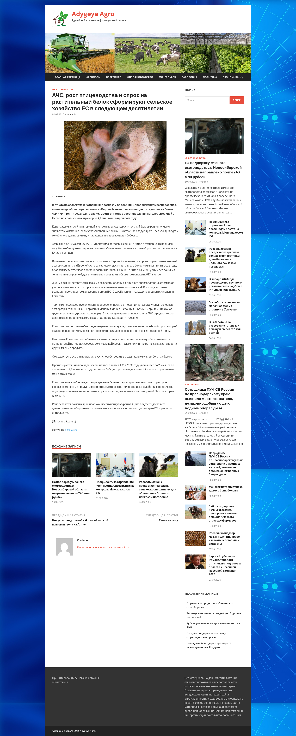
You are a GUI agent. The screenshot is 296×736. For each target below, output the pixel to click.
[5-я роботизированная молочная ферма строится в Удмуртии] (195, 314)
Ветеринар (113, 77)
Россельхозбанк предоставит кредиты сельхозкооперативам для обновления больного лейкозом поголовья (157, 489)
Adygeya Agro (93, 14)
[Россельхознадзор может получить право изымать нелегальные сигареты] (195, 545)
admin (73, 114)
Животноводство (140, 77)
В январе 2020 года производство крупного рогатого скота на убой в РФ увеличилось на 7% (225, 284)
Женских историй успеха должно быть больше (226, 488)
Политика (210, 77)
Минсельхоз (167, 77)
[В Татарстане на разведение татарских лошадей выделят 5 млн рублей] (195, 334)
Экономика (231, 77)
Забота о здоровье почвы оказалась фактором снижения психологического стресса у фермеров (223, 513)
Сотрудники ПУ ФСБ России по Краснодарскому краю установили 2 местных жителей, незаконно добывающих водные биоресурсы (226, 463)
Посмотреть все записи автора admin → (103, 547)
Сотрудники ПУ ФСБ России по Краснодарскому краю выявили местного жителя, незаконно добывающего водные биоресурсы (209, 398)
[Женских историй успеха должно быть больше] (195, 499)
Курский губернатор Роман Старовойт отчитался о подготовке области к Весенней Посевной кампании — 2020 (225, 565)
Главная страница (68, 77)
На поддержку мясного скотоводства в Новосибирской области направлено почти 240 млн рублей (71, 489)
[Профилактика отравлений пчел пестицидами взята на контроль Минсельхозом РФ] (115, 477)
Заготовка (189, 77)
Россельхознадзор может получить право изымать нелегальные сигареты (224, 538)
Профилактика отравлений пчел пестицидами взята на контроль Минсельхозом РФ (115, 487)
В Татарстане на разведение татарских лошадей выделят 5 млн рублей (225, 327)
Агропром (93, 77)
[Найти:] (214, 100)
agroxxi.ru (71, 429)
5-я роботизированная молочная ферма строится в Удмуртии (224, 306)
